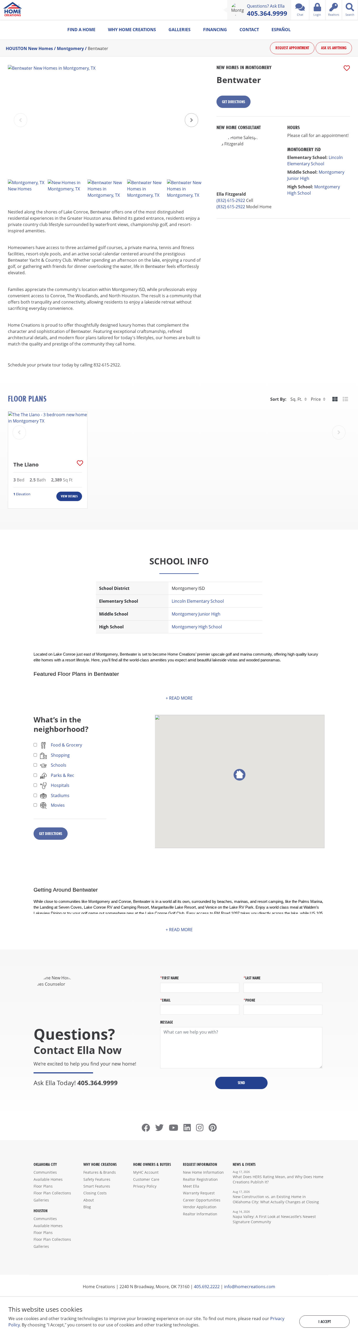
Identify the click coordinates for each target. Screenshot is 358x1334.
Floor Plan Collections (52, 1192)
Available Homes (48, 1179)
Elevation (21, 494)
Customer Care (146, 1179)
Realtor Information (200, 1213)
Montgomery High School (197, 627)
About (88, 1200)
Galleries (180, 29)
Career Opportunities (201, 1200)
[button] (191, 120)
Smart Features (96, 1186)
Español (281, 29)
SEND (241, 1082)
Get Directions (233, 101)
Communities (45, 1172)
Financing (215, 29)
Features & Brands (99, 1172)
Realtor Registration (200, 1179)
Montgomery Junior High (196, 614)
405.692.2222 (207, 1286)
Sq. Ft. (296, 399)
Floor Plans (43, 1186)
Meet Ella (191, 1186)
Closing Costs (95, 1192)
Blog (87, 1206)
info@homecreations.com (249, 1286)
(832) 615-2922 (230, 200)
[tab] (335, 399)
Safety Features (96, 1179)
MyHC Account (146, 1172)
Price (316, 399)
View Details (69, 496)
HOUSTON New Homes (29, 48)
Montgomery (70, 48)
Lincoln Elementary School (198, 601)
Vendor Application (199, 1206)
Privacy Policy (144, 1186)
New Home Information (203, 1172)
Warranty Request (199, 1192)
